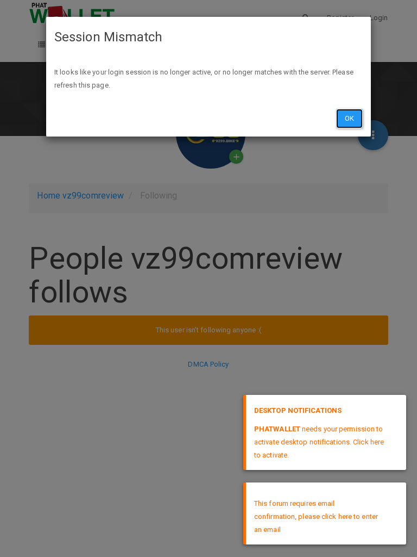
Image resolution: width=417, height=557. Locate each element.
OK (349, 118)
